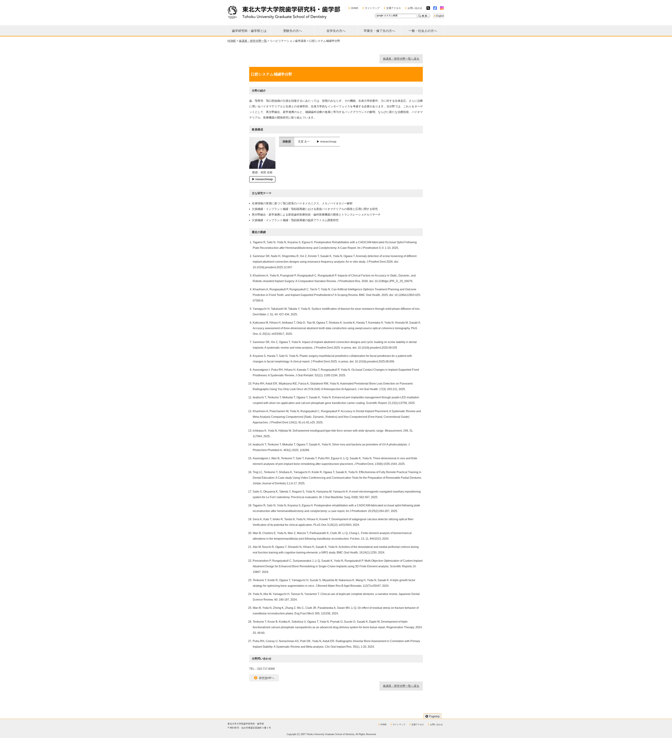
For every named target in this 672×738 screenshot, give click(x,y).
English (440, 16)
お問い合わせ (415, 8)
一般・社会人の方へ (423, 31)
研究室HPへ (266, 678)
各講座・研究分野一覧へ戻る (401, 58)
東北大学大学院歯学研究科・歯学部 (283, 12)
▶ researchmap (262, 179)
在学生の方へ (336, 31)
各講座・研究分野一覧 (253, 40)
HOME (354, 8)
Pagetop (434, 716)
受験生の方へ (292, 31)
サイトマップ (372, 8)
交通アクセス (393, 8)
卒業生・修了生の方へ (379, 31)
